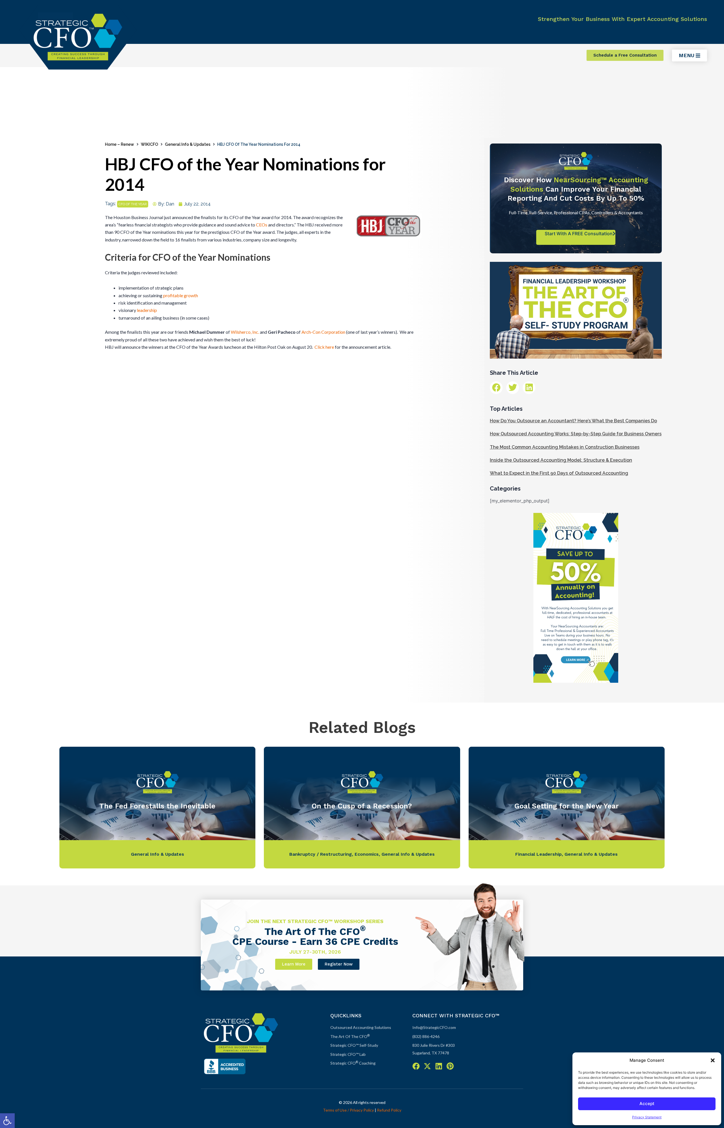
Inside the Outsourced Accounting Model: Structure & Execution (561, 460)
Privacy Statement (646, 1117)
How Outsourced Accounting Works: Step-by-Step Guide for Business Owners (575, 433)
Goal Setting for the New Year (566, 806)
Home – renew (119, 144)
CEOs (261, 224)
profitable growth (180, 295)
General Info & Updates (187, 144)
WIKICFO (149, 144)
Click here (324, 347)
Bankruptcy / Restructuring (320, 854)
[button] (7, 1120)
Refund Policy (389, 1110)
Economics (367, 854)
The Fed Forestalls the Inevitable (157, 806)
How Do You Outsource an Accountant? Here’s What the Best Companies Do (573, 420)
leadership (147, 310)
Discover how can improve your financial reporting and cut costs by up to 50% (576, 189)
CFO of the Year (132, 204)
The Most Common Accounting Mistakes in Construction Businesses (564, 447)
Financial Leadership (538, 854)
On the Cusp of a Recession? (362, 806)
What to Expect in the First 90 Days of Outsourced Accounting (559, 473)
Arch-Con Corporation (323, 332)
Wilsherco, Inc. (245, 332)
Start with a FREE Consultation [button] (579, 233)
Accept (646, 1103)
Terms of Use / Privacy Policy (348, 1110)
